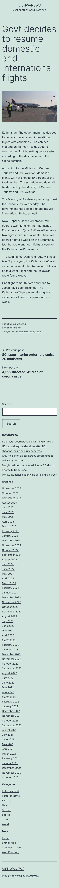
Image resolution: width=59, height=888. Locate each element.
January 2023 (10, 649)
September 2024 (12, 554)
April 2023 (8, 635)
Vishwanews (29, 5)
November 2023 (11, 602)
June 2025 (8, 512)
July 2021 (7, 734)
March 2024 (9, 583)
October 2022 (10, 663)
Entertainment (10, 791)
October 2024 (10, 550)
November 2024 (11, 545)
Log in (5, 838)
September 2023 (12, 611)
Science (6, 810)
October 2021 (10, 720)
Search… (7, 404)
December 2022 (11, 654)
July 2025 (7, 507)
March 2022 (9, 696)
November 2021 (11, 715)
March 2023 (9, 640)
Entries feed (9, 842)
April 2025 (8, 521)
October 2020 (10, 777)
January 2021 (10, 763)
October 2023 (10, 606)
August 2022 (9, 673)
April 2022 (8, 692)
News (38, 331)
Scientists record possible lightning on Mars (27, 441)
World (5, 824)
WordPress (32, 875)
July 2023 (7, 621)
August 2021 (9, 730)
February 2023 (10, 644)
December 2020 (11, 767)
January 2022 (10, 706)
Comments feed (11, 847)
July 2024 (8, 564)
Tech (5, 819)
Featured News (26, 331)
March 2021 (9, 753)
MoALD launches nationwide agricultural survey (29, 474)
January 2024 (10, 592)
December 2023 (11, 597)
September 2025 (12, 498)
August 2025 (9, 502)
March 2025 (9, 526)
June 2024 (8, 569)
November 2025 (11, 488)
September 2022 (12, 668)
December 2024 (11, 540)
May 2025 (8, 516)
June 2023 (8, 625)
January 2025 (10, 535)
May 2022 (8, 687)
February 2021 (10, 758)
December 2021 (11, 711)
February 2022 (10, 701)
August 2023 (9, 616)
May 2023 (8, 630)
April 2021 (8, 749)
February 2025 (10, 531)
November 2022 (11, 658)
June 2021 (8, 739)
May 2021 (7, 744)
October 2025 (10, 493)
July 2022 (7, 677)
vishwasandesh (13, 327)
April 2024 (8, 578)
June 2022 (8, 682)
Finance (6, 800)
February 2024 (10, 587)
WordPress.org (10, 852)
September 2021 (11, 725)
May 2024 (8, 573)
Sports (6, 814)
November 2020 (11, 772)
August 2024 (9, 559)
